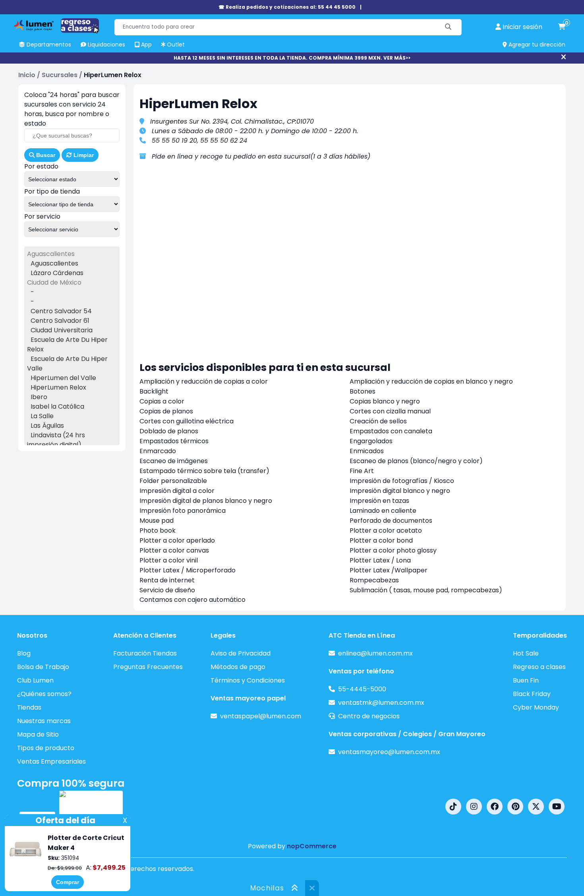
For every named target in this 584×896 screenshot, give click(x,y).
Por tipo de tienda (52, 191)
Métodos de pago (238, 666)
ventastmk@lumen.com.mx (381, 702)
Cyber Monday (536, 707)
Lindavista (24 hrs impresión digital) (56, 440)
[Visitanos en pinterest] (515, 807)
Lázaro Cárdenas (57, 272)
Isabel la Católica (57, 406)
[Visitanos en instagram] (474, 807)
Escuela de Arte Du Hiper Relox (67, 344)
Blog (24, 653)
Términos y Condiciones (248, 680)
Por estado (41, 166)
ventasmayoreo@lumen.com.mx (389, 751)
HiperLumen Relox (58, 387)
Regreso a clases (539, 666)
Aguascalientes (54, 263)
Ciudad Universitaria (62, 330)
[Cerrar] (563, 57)
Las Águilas (47, 425)
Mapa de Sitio (38, 734)
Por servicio (42, 216)
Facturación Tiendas (145, 653)
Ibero (39, 396)
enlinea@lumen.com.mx (375, 653)
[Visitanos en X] (536, 807)
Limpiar (83, 155)
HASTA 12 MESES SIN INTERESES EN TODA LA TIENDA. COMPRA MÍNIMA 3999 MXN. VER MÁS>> (292, 57)
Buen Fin (526, 680)
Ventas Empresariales (51, 761)
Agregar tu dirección (536, 44)
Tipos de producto (45, 747)
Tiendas (29, 707)
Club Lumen (35, 680)
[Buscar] (448, 27)
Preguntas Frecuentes (148, 666)
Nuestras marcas (44, 720)
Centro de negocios (369, 716)
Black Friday (532, 693)
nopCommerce (311, 846)
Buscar (45, 155)
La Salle (42, 416)
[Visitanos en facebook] (495, 807)
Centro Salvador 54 (61, 311)
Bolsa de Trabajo (43, 666)
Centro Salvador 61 (60, 320)
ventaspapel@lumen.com (260, 716)
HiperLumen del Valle (63, 377)
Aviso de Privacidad (241, 653)
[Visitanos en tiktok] (453, 807)
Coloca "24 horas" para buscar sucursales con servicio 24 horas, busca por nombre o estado (72, 109)
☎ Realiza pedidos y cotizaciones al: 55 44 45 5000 (287, 7)
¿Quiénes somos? (44, 693)
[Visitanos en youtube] (557, 807)
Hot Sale (526, 653)
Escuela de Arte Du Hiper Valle (67, 363)
